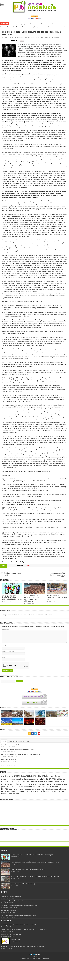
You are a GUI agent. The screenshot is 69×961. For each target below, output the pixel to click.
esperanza (11, 787)
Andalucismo (30, 776)
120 (11, 948)
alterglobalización (7, 776)
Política (4, 791)
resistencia (5, 794)
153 (21, 941)
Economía (57, 784)
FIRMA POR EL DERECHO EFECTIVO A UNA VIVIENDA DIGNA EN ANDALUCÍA (24, 929)
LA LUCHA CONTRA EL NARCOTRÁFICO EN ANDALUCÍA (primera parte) (12, 598)
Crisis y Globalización (17, 782)
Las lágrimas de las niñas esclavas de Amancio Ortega (17, 750)
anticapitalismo (54, 776)
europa (17, 786)
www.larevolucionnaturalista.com (39, 562)
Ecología (26, 37)
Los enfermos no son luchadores (11, 745)
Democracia (10, 27)
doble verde (19, 784)
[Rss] (29, 733)
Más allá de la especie (27, 52)
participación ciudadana (51, 789)
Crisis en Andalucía (52, 779)
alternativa (19, 775)
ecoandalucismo (34, 784)
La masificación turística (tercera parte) (20, 23)
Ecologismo (48, 784)
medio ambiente (15, 789)
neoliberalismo (37, 789)
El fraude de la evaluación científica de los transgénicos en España (56, 574)
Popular (4, 741)
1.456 (13, 926)
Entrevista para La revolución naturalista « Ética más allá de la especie (30, 615)
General (38, 37)
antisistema (5, 779)
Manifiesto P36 (15, 939)
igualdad (54, 787)
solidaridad (14, 794)
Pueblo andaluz (18, 791)
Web (3, 657)
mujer (32, 789)
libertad (4, 789)
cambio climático (24, 779)
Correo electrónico (8, 651)
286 (12, 931)
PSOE (10, 792)
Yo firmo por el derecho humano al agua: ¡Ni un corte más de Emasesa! (22, 946)
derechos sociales (45, 781)
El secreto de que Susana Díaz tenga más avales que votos (19, 764)
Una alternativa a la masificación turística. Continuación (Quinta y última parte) (32, 598)
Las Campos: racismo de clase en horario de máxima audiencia (20, 754)
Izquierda (59, 786)
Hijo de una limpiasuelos (8, 759)
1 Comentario (46, 37)
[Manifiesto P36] (5, 941)
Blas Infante (13, 779)
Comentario (6, 629)
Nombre (5, 645)
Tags (28, 741)
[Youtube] (39, 733)
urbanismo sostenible (24, 794)
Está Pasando (31, 37)
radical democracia (35, 791)
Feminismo (30, 787)
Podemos (63, 789)
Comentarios (20, 741)
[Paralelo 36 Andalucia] (34, 6)
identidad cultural (43, 787)
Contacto (46, 959)
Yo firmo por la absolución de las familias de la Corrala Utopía (20, 925)
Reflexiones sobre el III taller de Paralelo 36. (12, 574)
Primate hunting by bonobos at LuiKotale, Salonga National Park (46, 494)
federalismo (22, 786)
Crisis (40, 778)
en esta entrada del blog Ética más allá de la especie (38, 533)
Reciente (11, 741)
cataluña (33, 779)
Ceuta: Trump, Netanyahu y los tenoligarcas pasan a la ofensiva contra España (35, 876)
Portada (2, 27)
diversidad (10, 784)
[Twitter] (35, 733)
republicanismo (57, 792)
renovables (48, 791)
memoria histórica (26, 789)
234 (12, 936)
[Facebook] (32, 733)
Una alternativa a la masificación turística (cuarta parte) (57, 597)
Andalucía (42, 775)
